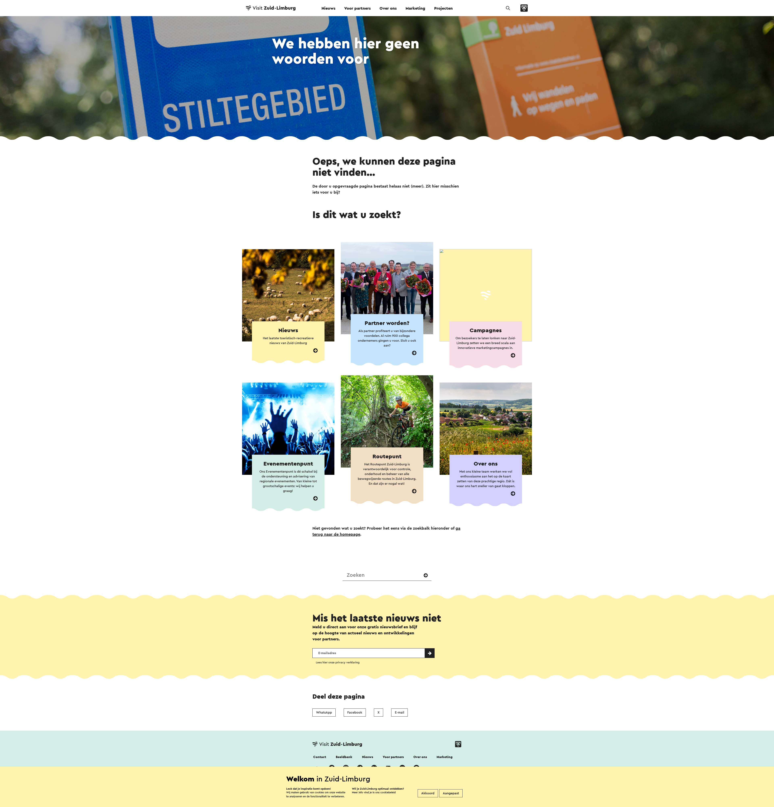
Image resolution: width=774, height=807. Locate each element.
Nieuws (328, 8)
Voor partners (357, 8)
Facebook (354, 712)
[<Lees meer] (315, 350)
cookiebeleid (388, 792)
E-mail (399, 712)
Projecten (443, 8)
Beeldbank (344, 757)
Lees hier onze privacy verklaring (338, 662)
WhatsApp (324, 712)
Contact (319, 757)
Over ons (388, 8)
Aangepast (451, 793)
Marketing (415, 8)
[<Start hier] (414, 353)
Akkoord (427, 793)
